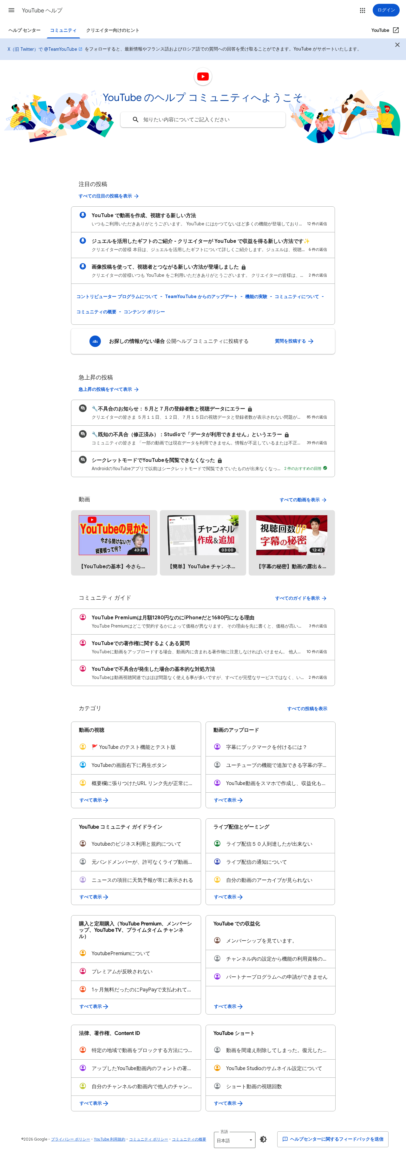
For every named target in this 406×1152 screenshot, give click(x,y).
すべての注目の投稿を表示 (105, 196)
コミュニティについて (297, 296)
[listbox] (235, 1140)
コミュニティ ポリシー (148, 1139)
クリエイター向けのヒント (113, 30)
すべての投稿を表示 (307, 708)
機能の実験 (256, 296)
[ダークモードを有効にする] (263, 1139)
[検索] (135, 119)
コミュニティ (63, 30)
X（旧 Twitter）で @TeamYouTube (42, 49)
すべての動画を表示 (300, 500)
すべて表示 (91, 800)
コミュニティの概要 (96, 312)
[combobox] (203, 119)
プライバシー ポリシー (70, 1139)
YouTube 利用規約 (109, 1139)
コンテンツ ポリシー (144, 312)
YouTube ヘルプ (42, 10)
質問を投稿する (291, 341)
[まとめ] (397, 45)
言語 (224, 1131)
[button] (11, 10)
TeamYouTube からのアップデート (201, 296)
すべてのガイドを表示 (297, 598)
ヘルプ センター (25, 30)
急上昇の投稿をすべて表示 (105, 389)
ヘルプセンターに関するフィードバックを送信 (336, 1139)
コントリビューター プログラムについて (117, 296)
